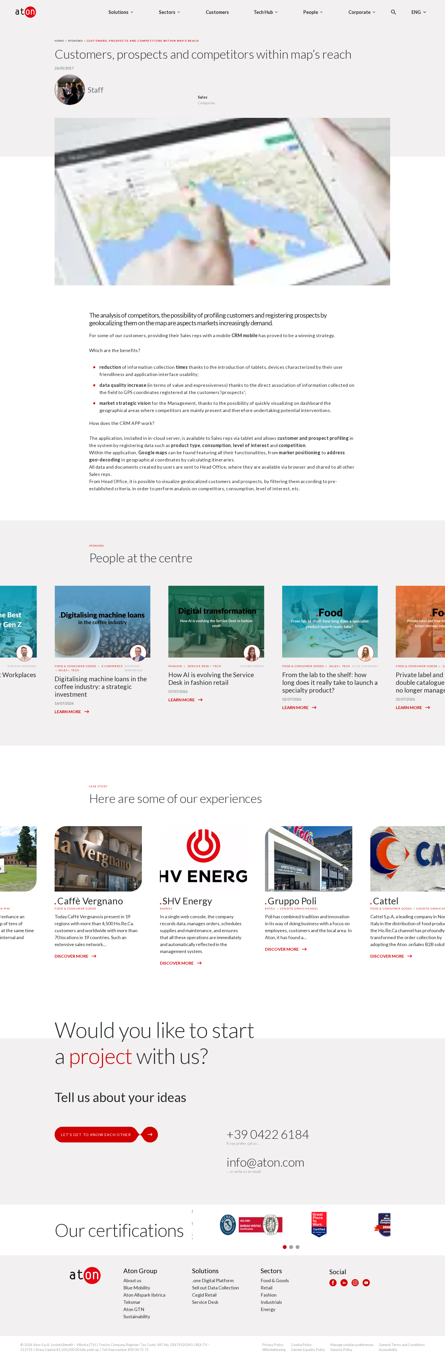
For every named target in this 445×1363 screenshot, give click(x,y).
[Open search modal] (393, 12)
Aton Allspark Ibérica (144, 1295)
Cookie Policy (301, 1345)
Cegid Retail (204, 1295)
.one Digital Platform (213, 1280)
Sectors (271, 1270)
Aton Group (140, 1270)
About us (132, 1280)
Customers (217, 12)
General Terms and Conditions (402, 1345)
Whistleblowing (274, 1350)
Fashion (269, 1295)
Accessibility (388, 1350)
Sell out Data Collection (215, 1287)
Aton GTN (133, 1309)
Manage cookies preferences (351, 1345)
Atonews (75, 40)
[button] (285, 1247)
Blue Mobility (136, 1287)
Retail (266, 1287)
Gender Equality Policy (308, 1350)
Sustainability (136, 1316)
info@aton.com (265, 1162)
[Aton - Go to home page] (25, 12)
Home (59, 40)
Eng (416, 12)
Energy (268, 1309)
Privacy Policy (272, 1345)
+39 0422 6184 (267, 1134)
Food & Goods (275, 1280)
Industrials (271, 1302)
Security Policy (341, 1350)
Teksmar (132, 1302)
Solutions (205, 1270)
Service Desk (205, 1302)
